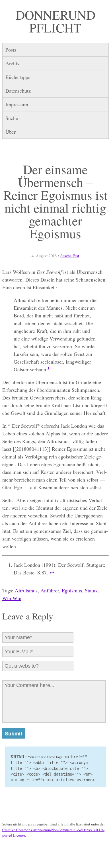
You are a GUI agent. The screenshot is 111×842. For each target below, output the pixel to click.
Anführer (49, 590)
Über (10, 131)
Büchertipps (17, 77)
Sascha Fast (69, 255)
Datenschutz (18, 90)
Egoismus (72, 590)
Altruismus (26, 590)
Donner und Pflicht (55, 21)
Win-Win (11, 598)
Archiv (12, 63)
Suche (11, 118)
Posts (10, 49)
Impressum (16, 104)
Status (91, 590)
